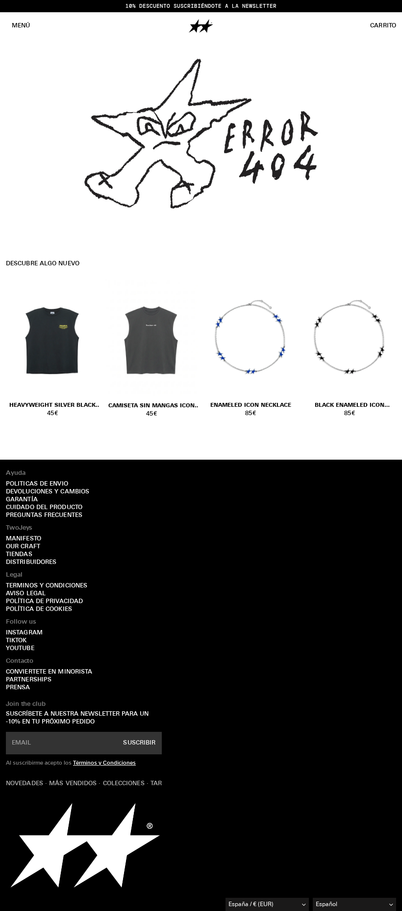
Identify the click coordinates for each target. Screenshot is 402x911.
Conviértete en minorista (49, 672)
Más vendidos (74, 784)
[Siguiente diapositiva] (285, 337)
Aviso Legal (26, 594)
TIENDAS (19, 555)
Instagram (24, 633)
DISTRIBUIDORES (31, 562)
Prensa (18, 688)
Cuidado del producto (44, 508)
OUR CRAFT (23, 547)
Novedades (25, 784)
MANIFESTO (23, 539)
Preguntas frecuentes (44, 515)
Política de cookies (39, 609)
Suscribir (139, 743)
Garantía (22, 500)
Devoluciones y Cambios (47, 492)
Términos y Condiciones (104, 763)
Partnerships (28, 680)
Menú (21, 26)
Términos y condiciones (46, 586)
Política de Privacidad (44, 602)
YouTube (20, 649)
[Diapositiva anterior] (215, 337)
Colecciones (125, 784)
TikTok (16, 641)
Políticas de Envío (37, 484)
